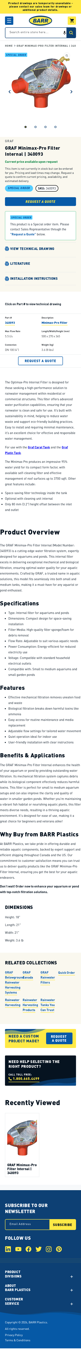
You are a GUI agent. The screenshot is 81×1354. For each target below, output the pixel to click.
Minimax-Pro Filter (55, 322)
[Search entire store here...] (71, 33)
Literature (20, 263)
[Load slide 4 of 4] (55, 127)
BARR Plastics (38, 1322)
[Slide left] (9, 91)
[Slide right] (71, 91)
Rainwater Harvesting (12, 1002)
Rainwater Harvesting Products (30, 1005)
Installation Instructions (34, 278)
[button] (9, 20)
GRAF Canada (28, 974)
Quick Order (66, 972)
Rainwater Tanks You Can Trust (47, 1005)
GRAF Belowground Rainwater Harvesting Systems (14, 982)
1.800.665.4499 (26, 1078)
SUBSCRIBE (62, 1224)
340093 (10, 322)
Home (9, 45)
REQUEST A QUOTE (40, 201)
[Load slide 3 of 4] (45, 127)
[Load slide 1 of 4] (26, 127)
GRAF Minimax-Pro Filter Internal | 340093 (22, 1169)
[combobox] (40, 33)
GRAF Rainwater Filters (47, 977)
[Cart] (72, 20)
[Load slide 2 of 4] (35, 127)
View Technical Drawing (32, 248)
